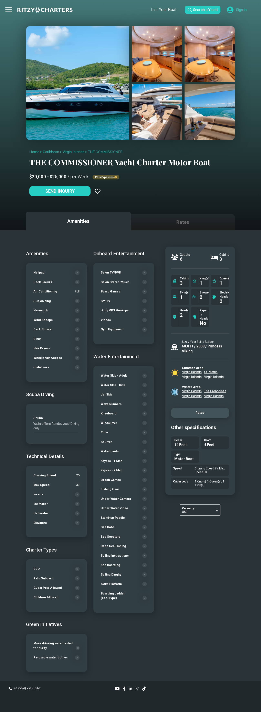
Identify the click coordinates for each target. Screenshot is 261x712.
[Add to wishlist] (97, 191)
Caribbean (51, 152)
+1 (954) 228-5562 (27, 688)
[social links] (117, 688)
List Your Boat (164, 9)
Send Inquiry (60, 191)
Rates (200, 413)
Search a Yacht (205, 10)
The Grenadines (215, 391)
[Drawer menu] (8, 10)
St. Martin (211, 372)
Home (34, 152)
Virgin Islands (73, 152)
